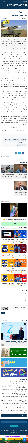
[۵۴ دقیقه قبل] (14, 331)
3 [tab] (3, 320)
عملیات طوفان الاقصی (21, 145)
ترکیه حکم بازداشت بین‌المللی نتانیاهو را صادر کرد (16, 382)
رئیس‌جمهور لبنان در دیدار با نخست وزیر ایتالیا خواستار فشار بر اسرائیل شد (13, 400)
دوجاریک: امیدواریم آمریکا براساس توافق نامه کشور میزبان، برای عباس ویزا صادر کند (14, 386)
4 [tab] (1, 320)
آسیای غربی (12, 127)
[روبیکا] (21, 430)
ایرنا (15, 4)
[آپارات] (19, 430)
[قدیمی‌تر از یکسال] (20, 168)
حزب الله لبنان (23, 139)
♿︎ (25, 439)
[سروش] (9, 430)
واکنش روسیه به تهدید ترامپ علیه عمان (18, 384)
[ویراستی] (7, 430)
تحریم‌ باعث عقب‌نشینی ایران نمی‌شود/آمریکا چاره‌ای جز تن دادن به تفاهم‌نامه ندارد (14, 393)
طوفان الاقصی (7, 139)
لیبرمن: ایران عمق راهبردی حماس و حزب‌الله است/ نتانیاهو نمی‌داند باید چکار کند (21, 192)
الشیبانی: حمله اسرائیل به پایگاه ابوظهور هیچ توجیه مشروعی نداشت (14, 397)
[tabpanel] (14, 334)
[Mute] (5, 215)
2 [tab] (5, 320)
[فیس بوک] (5, 430)
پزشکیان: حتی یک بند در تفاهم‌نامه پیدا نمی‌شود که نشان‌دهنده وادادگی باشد (16, 342)
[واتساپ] (12, 432)
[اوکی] (16, 432)
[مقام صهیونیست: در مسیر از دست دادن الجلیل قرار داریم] (14, 28)
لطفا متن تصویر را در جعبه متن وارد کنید (19, 307)
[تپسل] (2, 201)
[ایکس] (23, 430)
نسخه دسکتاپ (14, 426)
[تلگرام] (26, 430)
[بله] (16, 430)
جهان (17, 127)
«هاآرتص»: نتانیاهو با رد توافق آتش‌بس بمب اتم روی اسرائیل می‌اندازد (8, 176)
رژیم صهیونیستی (15, 139)
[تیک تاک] (2, 430)
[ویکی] (14, 432)
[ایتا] (12, 430)
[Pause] (3, 215)
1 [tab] (6, 320)
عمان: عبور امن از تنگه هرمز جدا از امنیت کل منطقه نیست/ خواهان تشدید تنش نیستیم (14, 404)
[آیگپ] (14, 430)
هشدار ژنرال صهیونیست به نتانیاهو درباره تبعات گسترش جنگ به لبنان (21, 176)
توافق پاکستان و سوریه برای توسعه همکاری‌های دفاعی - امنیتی (14, 407)
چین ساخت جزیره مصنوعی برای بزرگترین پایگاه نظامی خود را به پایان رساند (13, 411)
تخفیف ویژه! (14, 224)
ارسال (3, 313)
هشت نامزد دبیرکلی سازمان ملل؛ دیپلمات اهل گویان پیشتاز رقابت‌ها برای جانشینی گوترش (14, 390)
